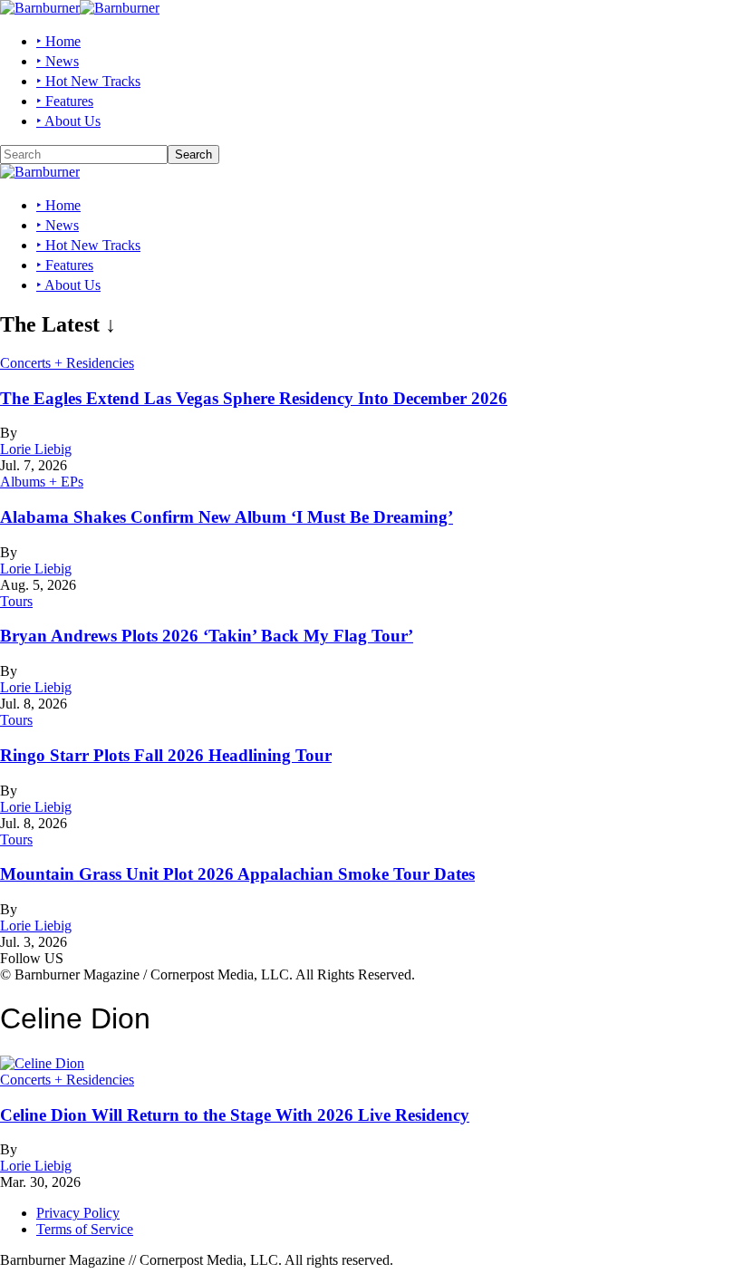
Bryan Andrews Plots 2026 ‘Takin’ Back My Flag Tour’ (206, 635)
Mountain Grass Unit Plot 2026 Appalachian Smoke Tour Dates (237, 873)
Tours (16, 601)
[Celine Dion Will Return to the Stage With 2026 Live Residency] (42, 1063)
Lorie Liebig (36, 449)
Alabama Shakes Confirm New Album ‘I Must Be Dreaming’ (226, 516)
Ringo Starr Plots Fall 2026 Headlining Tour (166, 755)
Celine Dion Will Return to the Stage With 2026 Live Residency (234, 1114)
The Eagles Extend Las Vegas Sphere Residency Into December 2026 (253, 398)
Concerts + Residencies (67, 363)
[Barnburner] (79, 7)
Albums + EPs (41, 481)
